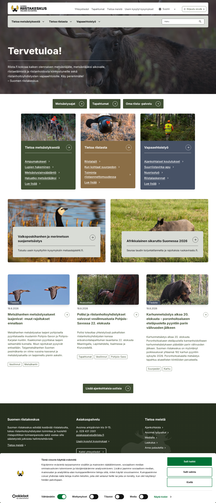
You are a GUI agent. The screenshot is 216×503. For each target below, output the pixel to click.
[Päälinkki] (188, 147)
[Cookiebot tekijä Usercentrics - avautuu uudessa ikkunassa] (20, 496)
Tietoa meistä (114, 9)
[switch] (93, 496)
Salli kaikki (189, 461)
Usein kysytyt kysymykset (139, 9)
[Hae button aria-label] (201, 21)
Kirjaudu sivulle (194, 9)
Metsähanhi (30, 364)
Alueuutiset (86, 302)
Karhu (167, 368)
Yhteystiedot (82, 9)
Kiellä (190, 482)
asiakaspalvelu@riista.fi (90, 435)
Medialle (150, 437)
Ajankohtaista (153, 427)
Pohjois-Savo (118, 356)
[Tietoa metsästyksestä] (69, 147)
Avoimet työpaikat (155, 432)
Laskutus (150, 442)
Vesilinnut (14, 364)
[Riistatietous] (129, 147)
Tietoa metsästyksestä (26, 21)
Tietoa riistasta (58, 21)
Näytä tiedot (160, 496)
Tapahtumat (98, 9)
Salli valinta (189, 472)
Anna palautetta (154, 447)
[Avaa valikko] (43, 21)
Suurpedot (154, 368)
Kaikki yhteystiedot (89, 451)
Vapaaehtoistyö (86, 21)
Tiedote (14, 302)
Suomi (166, 8)
